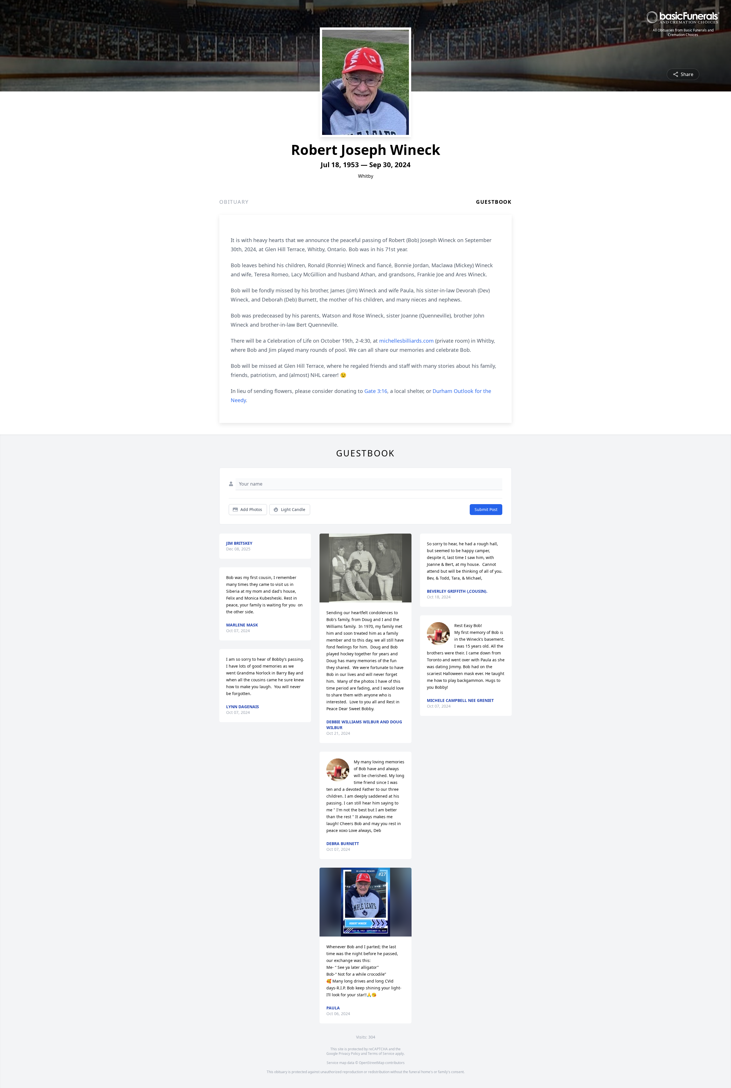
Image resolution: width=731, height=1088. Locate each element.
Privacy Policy (349, 1053)
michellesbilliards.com (406, 340)
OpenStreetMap (371, 1062)
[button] (365, 568)
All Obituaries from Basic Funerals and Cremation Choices (683, 32)
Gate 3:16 (375, 391)
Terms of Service (381, 1053)
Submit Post (486, 509)
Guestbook (494, 201)
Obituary (233, 201)
